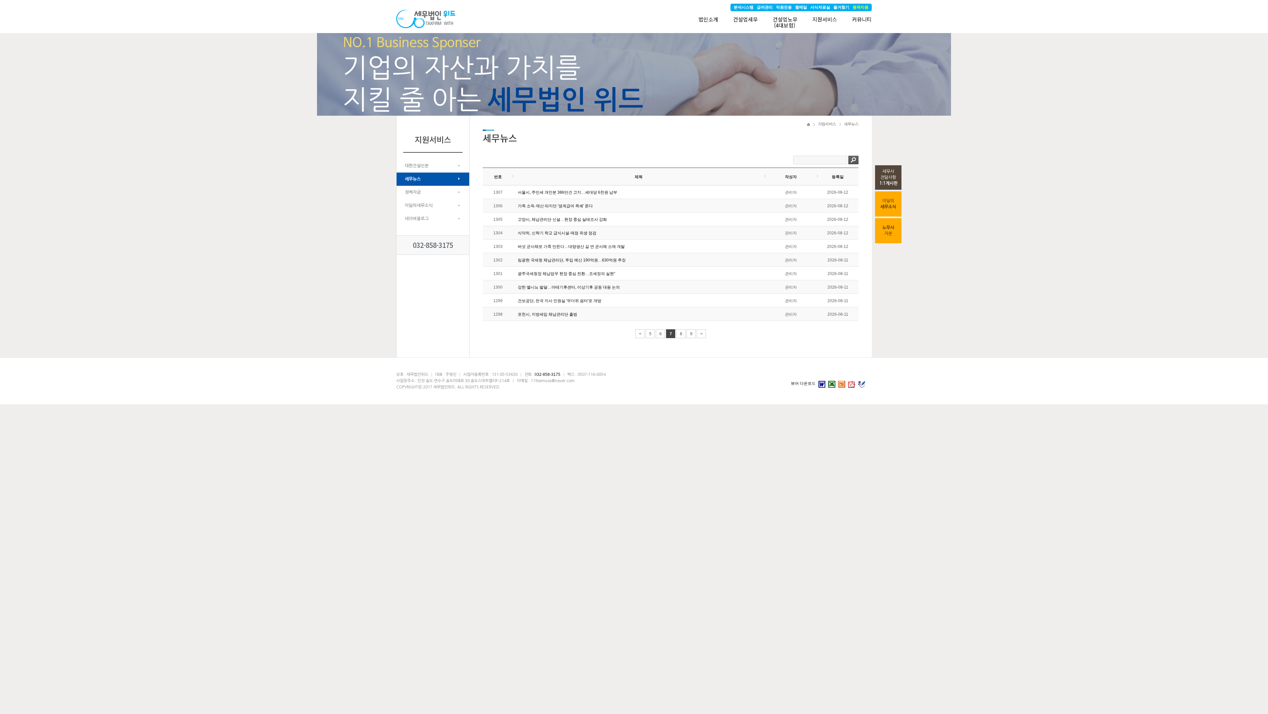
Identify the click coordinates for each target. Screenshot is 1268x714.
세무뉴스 (413, 179)
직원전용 (784, 7)
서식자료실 (820, 7)
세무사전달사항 (888, 177)
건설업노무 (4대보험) (785, 22)
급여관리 (765, 7)
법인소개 (708, 19)
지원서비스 (824, 19)
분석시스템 (744, 7)
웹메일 (801, 7)
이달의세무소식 (419, 205)
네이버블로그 (417, 219)
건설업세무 (745, 19)
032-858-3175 (433, 245)
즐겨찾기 (841, 7)
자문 (888, 230)
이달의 (888, 204)
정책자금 (413, 192)
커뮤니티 (862, 19)
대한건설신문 (417, 166)
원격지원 (860, 7)
